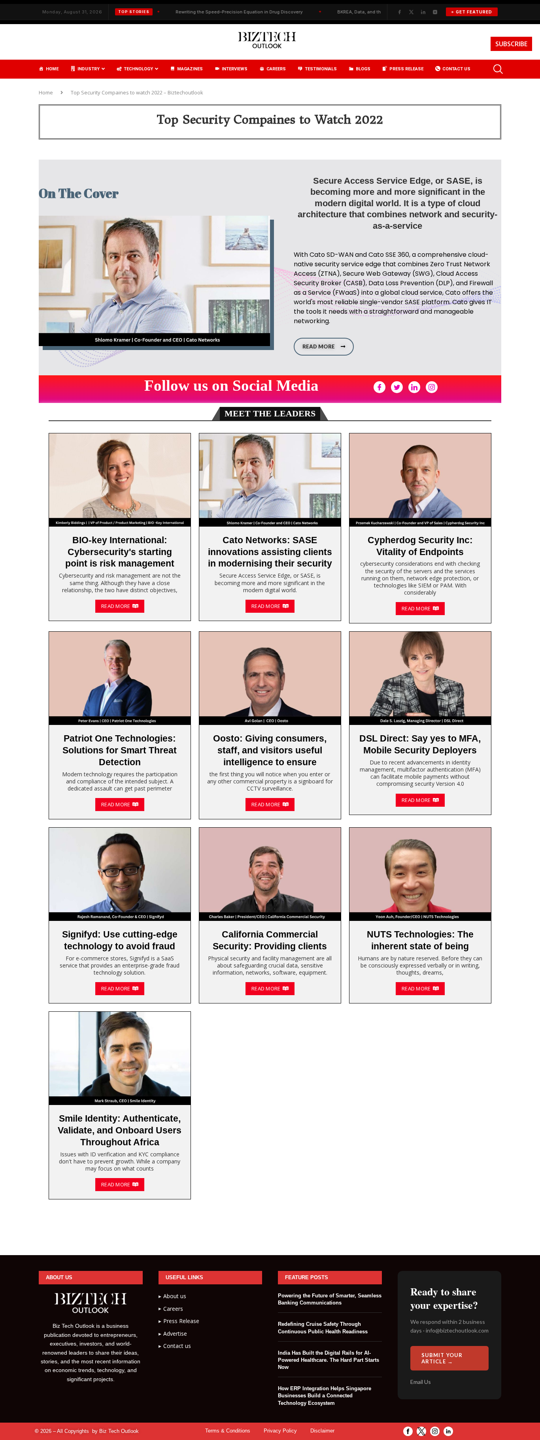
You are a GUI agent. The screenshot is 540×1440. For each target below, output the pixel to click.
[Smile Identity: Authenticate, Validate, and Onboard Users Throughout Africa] (120, 1105)
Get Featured (474, 11)
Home (46, 92)
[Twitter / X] (411, 11)
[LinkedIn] (423, 11)
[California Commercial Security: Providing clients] (270, 915)
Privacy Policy (280, 1431)
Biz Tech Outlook (119, 1431)
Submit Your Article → (442, 1358)
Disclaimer (322, 1431)
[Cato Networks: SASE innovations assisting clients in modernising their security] (270, 527)
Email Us (420, 1381)
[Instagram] (434, 11)
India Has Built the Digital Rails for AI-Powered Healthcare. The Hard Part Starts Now (328, 1360)
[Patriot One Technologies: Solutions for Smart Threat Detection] (120, 725)
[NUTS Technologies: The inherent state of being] (420, 915)
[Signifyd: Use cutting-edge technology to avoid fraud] (120, 915)
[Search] (497, 69)
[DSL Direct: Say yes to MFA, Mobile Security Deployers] (420, 723)
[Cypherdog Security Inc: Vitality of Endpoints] (420, 528)
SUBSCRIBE (511, 44)
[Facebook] (399, 11)
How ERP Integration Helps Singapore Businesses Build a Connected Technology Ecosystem (324, 1395)
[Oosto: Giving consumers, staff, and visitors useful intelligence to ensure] (270, 725)
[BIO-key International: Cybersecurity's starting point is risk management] (120, 527)
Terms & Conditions (227, 1431)
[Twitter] (397, 387)
